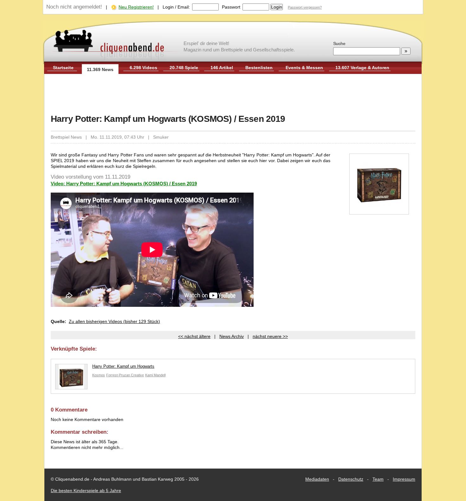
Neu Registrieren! (136, 7)
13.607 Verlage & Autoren (362, 67)
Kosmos (98, 375)
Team (378, 479)
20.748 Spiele (184, 67)
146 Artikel (221, 67)
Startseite (63, 67)
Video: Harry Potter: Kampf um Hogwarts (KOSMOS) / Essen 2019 (124, 183)
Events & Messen (304, 67)
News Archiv (231, 336)
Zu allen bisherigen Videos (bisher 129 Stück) (114, 321)
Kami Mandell (155, 375)
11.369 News (100, 69)
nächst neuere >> (270, 336)
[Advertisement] (233, 94)
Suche (339, 43)
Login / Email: (176, 7)
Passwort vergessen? (305, 7)
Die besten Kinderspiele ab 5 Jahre (86, 490)
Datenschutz (350, 479)
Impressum (404, 479)
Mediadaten (317, 479)
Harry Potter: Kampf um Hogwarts (123, 366)
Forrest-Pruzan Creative (125, 375)
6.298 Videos (143, 67)
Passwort (231, 7)
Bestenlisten (259, 67)
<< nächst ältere (194, 336)
